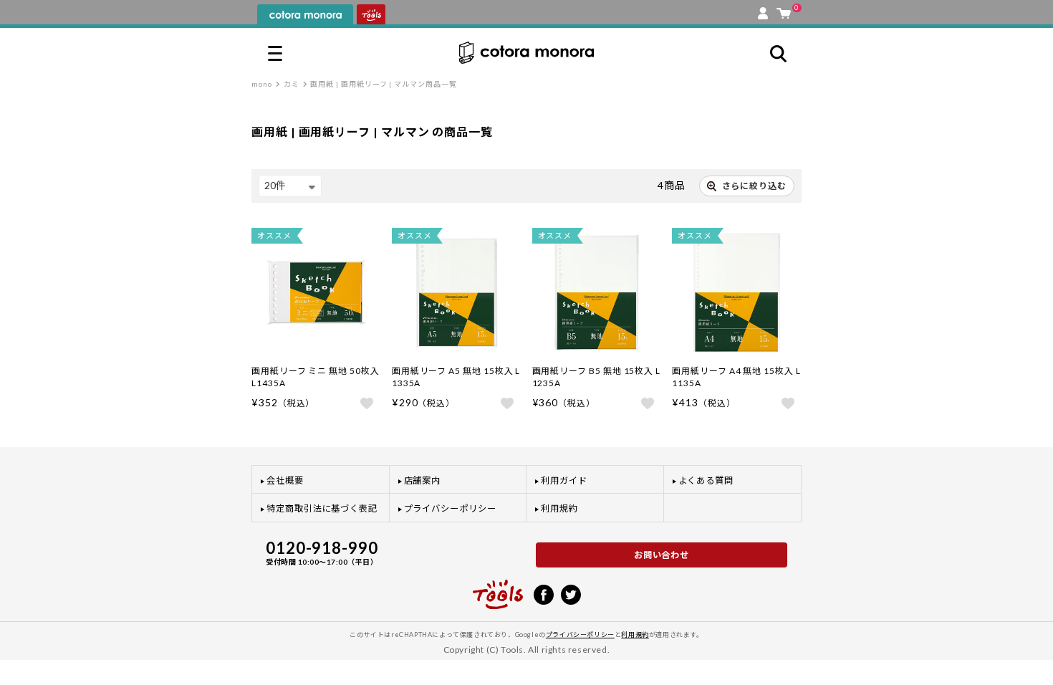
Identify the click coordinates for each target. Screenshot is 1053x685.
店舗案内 (422, 480)
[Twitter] (571, 593)
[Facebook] (544, 593)
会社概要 (285, 480)
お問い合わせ (662, 555)
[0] (783, 10)
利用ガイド (564, 480)
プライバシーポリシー (450, 508)
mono (261, 84)
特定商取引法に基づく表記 (322, 508)
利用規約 (559, 508)
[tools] (498, 588)
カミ (291, 84)
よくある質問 (706, 480)
